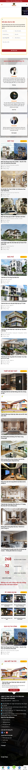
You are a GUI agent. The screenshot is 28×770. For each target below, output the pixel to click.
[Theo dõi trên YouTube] (7, 732)
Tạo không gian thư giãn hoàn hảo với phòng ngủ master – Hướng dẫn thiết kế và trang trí (13, 550)
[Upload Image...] (14, 11)
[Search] (26, 4)
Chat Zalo (8, 769)
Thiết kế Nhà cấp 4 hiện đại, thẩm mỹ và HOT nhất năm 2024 (14, 415)
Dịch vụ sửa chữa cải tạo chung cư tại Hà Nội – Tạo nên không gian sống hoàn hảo (13, 460)
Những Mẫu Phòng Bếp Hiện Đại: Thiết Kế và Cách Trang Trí (12, 527)
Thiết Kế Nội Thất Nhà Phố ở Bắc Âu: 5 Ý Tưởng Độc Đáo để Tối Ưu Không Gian (13, 505)
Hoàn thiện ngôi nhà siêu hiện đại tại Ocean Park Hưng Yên (13, 243)
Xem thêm (23, 592)
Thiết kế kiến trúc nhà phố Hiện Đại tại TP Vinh (13, 303)
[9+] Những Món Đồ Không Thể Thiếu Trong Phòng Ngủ (12, 437)
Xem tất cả (23, 141)
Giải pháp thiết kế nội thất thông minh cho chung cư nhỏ (13, 392)
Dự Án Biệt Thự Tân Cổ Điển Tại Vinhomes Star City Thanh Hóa (13, 189)
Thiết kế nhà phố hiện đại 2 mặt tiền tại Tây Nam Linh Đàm (13, 330)
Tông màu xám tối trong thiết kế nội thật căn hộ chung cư (13, 482)
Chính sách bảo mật (7, 737)
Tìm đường (3, 769)
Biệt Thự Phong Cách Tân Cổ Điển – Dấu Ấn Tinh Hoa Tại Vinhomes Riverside (13, 162)
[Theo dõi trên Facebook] (2, 732)
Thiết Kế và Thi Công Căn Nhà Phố (10, 277)
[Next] (26, 641)
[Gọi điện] (14, 767)
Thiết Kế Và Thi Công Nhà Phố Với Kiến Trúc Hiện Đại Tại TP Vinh (14, 357)
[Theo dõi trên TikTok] (4, 732)
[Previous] (2, 641)
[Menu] (2, 4)
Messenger (19, 769)
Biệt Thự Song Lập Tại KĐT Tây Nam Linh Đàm (13, 216)
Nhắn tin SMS (25, 769)
